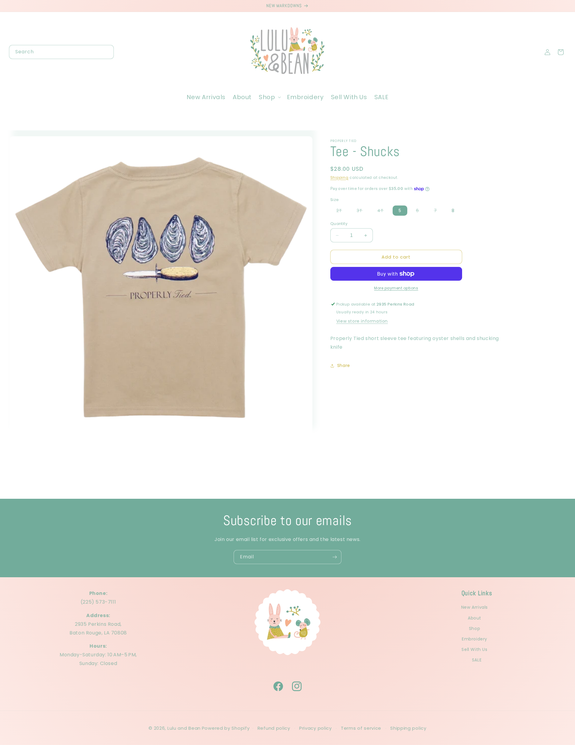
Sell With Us (474, 649)
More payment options (396, 288)
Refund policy (274, 728)
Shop (474, 628)
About (474, 618)
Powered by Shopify (226, 728)
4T (383, 211)
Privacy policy (315, 728)
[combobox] (61, 52)
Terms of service (361, 728)
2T (342, 211)
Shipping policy (408, 728)
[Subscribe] (334, 557)
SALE (477, 660)
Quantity (338, 223)
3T (362, 211)
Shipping (339, 177)
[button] (269, 97)
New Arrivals (474, 607)
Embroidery (474, 639)
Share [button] (343, 365)
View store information (362, 321)
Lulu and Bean (184, 728)
